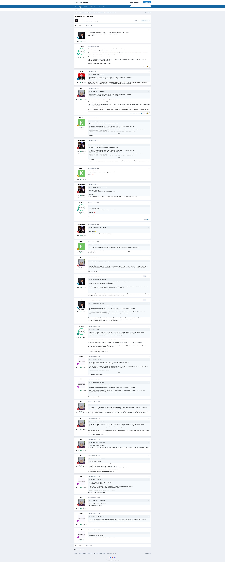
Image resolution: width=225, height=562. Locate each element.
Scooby (131, 113)
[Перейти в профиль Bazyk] (81, 76)
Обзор (80, 6)
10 (78, 82)
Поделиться (136, 20)
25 (81, 367)
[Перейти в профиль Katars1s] (81, 122)
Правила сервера (93, 6)
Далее (80, 25)
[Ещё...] (148, 30)
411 (78, 41)
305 (78, 57)
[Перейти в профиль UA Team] (81, 51)
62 (81, 41)
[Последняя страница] (83, 25)
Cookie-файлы (116, 560)
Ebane (100, 442)
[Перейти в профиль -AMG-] (81, 361)
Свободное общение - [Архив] (91, 21)
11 (81, 151)
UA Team (81, 46)
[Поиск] (149, 6)
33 (78, 179)
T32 (81, 88)
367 (78, 367)
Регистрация (147, 2)
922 (78, 99)
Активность (86, 6)
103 (81, 99)
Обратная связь (109, 560)
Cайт (76, 6)
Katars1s (81, 117)
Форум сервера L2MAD (81, 2)
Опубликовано (93, 30)
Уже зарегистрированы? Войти (135, 2)
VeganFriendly (102, 244)
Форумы (76, 9)
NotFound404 (81, 140)
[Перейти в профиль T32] (81, 93)
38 (81, 57)
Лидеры (91, 9)
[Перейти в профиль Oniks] (76, 20)
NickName (142, 66)
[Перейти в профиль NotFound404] (81, 145)
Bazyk (145, 66)
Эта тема (145, 6)
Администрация (102, 6)
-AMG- (81, 356)
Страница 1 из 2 (88, 25)
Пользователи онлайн (84, 9)
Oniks (82, 19)
